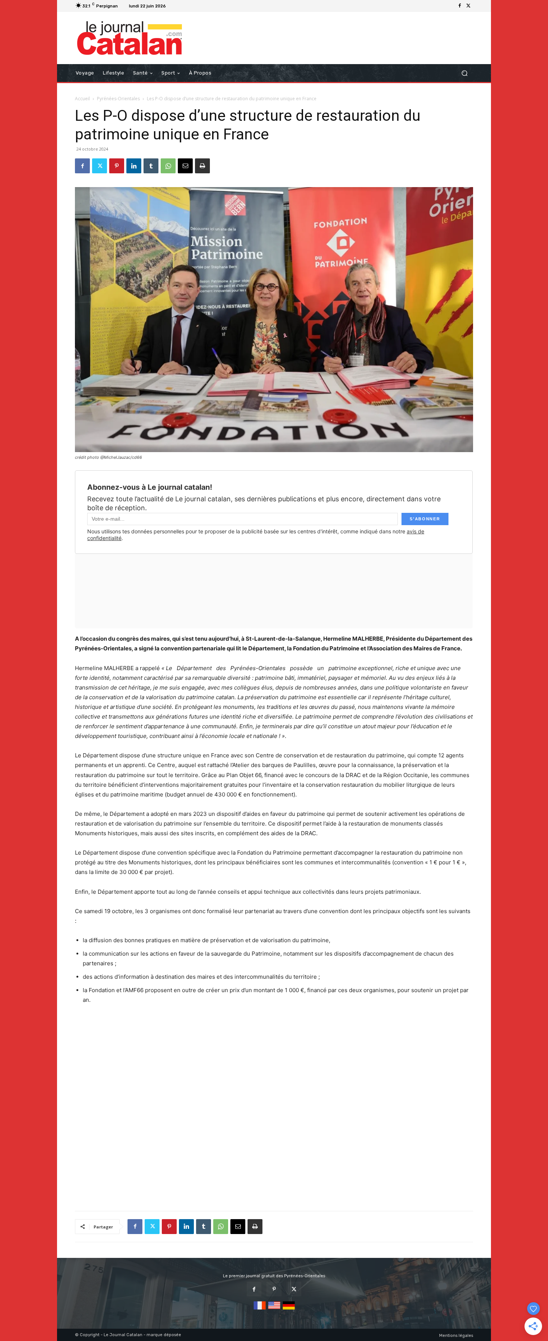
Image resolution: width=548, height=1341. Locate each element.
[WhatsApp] (168, 165)
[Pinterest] (116, 165)
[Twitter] (468, 5)
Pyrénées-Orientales (118, 98)
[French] (259, 1310)
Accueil (82, 98)
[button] (464, 73)
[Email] (185, 165)
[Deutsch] (288, 1310)
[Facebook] (459, 5)
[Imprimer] (202, 165)
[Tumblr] (151, 165)
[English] (274, 1310)
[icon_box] (178, 7)
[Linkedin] (133, 165)
